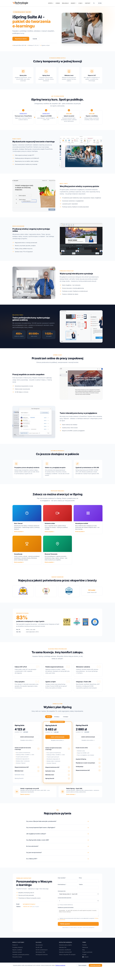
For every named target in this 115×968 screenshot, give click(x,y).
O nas (80, 3)
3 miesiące (65, 716)
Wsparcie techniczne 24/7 (22, 767)
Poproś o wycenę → (25, 794)
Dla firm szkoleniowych (41, 949)
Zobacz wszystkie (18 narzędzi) (67, 954)
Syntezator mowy (50, 771)
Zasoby (73, 3)
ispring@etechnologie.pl (29, 904)
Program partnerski (87, 952)
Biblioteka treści (19, 771)
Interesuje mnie (61, 891)
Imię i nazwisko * (62, 877)
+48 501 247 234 (27, 906)
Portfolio (84, 945)
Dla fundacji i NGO (40, 952)
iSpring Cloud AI (49, 778)
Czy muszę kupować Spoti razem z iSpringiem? (40, 827)
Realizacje (65, 3)
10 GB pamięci (79, 766)
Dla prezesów (39, 945)
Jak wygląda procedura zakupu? (36, 833)
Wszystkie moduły (17, 957)
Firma (80, 877)
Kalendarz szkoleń (17, 952)
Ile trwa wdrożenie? (32, 846)
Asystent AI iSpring (81, 759)
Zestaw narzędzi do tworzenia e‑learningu (23, 748)
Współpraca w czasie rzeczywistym (85, 763)
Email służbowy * (62, 884)
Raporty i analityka (17, 949)
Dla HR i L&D (39, 947)
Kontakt (87, 3)
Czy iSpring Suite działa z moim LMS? (37, 840)
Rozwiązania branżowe (42, 954)
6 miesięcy (56, 716)
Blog (83, 949)
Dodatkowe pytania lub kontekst (65, 907)
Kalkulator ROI (62, 947)
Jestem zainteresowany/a (27, 736)
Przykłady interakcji (17, 947)
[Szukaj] (94, 3)
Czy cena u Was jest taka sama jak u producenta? (41, 821)
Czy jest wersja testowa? (34, 852)
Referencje (85, 947)
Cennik (58, 3)
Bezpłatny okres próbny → (26, 740)
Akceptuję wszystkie (95, 965)
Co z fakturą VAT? (31, 858)
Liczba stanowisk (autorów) (64, 897)
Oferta (50, 3)
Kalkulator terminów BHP (65, 952)
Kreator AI (15, 945)
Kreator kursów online (82, 747)
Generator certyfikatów (65, 949)
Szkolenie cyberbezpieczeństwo (20, 954)
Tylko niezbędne (82, 965)
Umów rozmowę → (70, 794)
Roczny (48, 716)
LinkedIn (86, 957)
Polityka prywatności (60, 965)
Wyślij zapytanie (65, 924)
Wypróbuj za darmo (21, 39)
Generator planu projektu (65, 945)
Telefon (81, 884)
